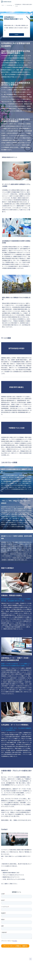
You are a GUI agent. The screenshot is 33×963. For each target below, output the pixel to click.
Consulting (9, 5)
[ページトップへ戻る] (30, 959)
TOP (3, 5)
